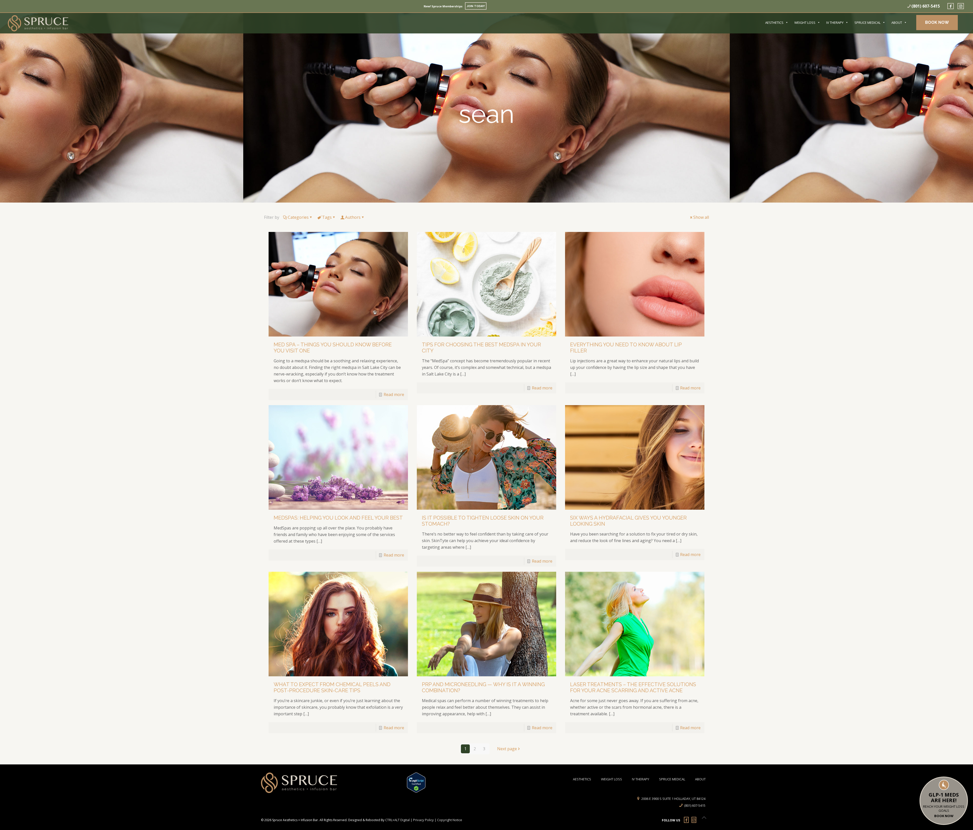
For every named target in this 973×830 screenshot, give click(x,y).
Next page (507, 749)
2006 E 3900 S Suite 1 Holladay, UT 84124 (673, 798)
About (896, 22)
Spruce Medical (867, 22)
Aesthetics (774, 22)
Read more (394, 394)
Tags (327, 217)
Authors (353, 217)
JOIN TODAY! (476, 6)
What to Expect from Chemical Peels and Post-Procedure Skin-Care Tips (332, 687)
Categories (298, 217)
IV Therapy (835, 22)
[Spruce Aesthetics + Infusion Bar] (38, 22)
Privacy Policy (423, 820)
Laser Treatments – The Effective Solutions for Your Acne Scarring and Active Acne (633, 687)
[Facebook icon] (950, 6)
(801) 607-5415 (925, 6)
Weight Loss (804, 22)
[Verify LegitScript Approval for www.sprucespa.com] (412, 783)
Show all (701, 217)
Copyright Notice (449, 820)
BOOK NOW (937, 22)
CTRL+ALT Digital (397, 820)
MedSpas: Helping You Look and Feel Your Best (338, 518)
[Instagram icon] (960, 6)
